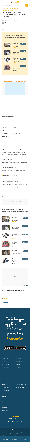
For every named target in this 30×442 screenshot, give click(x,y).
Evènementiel (5, 410)
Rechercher (5, 439)
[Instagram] (13, 422)
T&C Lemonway (19, 372)
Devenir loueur (5, 390)
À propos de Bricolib (6, 358)
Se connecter (15, 439)
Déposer (25, 439)
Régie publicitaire (6, 367)
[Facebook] (8, 422)
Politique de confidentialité (19, 368)
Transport (4, 407)
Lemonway (6, 432)
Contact (4, 370)
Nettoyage (4, 401)
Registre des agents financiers (10, 435)
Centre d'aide (19, 361)
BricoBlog (18, 364)
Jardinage (4, 398)
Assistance (18, 358)
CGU (17, 375)
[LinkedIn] (17, 422)
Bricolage (4, 404)
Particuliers (4, 384)
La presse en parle (6, 364)
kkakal (6, 22)
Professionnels (5, 387)
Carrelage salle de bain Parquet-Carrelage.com (21, 386)
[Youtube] (21, 422)
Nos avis (4, 361)
